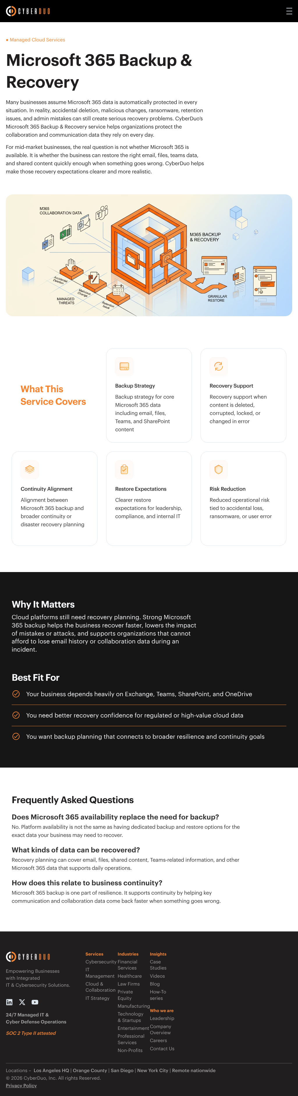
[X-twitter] (22, 1002)
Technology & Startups (130, 1017)
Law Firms (129, 984)
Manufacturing (131, 1006)
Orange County (90, 1070)
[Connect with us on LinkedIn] (9, 1002)
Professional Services (131, 1039)
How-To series (158, 995)
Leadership (162, 1018)
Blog (155, 984)
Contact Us (162, 1048)
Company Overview (160, 1029)
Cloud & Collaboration (99, 987)
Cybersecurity (99, 962)
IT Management (99, 973)
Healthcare (130, 976)
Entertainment (131, 1028)
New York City (152, 1070)
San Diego (122, 1070)
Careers (158, 1040)
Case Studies (158, 965)
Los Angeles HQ (50, 1070)
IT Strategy (98, 998)
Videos (157, 976)
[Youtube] (34, 1002)
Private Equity (125, 995)
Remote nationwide (193, 1070)
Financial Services (127, 965)
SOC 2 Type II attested (31, 1033)
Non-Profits (130, 1050)
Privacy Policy (21, 1085)
